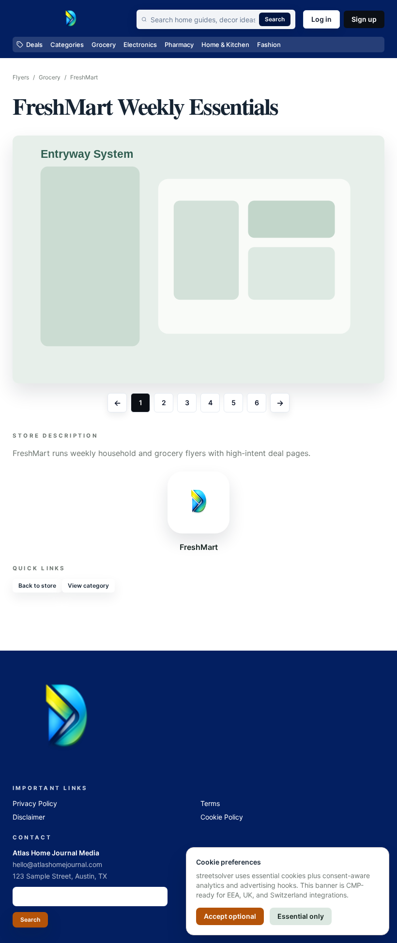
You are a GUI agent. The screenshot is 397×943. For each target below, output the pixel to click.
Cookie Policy (221, 817)
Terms (210, 803)
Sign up (364, 19)
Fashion (269, 44)
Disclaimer (29, 817)
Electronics (140, 44)
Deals (34, 44)
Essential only (300, 916)
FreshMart (84, 77)
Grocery (104, 44)
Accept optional (230, 916)
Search (275, 19)
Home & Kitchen (225, 44)
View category (88, 585)
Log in (321, 19)
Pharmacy (179, 44)
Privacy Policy (35, 803)
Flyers (21, 77)
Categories (67, 44)
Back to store (37, 585)
